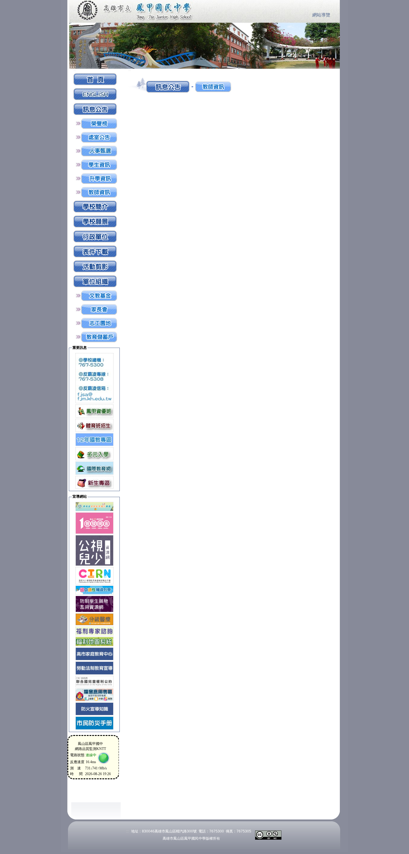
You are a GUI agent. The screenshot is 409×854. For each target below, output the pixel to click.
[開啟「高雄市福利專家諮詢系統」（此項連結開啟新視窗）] (94, 630)
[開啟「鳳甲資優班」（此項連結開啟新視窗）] (94, 410)
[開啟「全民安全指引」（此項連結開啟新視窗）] (94, 506)
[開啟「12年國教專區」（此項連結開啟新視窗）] (94, 439)
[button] (95, 108)
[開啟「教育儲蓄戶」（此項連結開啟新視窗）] (99, 336)
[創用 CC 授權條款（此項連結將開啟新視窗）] (268, 834)
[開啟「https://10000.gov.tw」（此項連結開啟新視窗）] (94, 522)
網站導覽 (321, 15)
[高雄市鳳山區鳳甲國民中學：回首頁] (95, 78)
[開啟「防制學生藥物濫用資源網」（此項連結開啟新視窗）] (94, 603)
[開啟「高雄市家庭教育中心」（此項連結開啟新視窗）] (94, 653)
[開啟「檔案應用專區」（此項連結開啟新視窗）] (94, 694)
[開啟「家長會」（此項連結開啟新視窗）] (99, 308)
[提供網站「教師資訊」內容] (99, 191)
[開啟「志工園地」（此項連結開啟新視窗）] (99, 322)
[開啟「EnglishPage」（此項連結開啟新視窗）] (95, 93)
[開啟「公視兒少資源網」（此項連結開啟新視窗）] (94, 550)
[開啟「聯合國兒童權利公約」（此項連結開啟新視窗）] (94, 681)
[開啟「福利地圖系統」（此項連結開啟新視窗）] (94, 641)
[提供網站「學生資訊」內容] (99, 164)
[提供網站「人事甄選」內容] (99, 150)
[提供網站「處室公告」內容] (99, 136)
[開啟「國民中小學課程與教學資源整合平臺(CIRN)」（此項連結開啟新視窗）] (94, 575)
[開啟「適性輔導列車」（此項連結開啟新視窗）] (94, 589)
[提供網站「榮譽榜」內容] (99, 123)
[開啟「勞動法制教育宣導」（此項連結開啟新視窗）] (94, 667)
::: (306, 15)
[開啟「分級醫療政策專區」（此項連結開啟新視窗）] (94, 618)
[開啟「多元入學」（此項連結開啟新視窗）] (94, 453)
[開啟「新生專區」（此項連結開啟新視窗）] (94, 482)
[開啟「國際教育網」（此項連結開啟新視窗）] (94, 467)
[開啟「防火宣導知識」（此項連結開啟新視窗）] (94, 708)
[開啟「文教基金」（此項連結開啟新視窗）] (99, 295)
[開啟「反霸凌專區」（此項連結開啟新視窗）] (94, 377)
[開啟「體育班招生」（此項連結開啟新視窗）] (94, 424)
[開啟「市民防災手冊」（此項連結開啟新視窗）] (94, 722)
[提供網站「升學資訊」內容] (99, 178)
